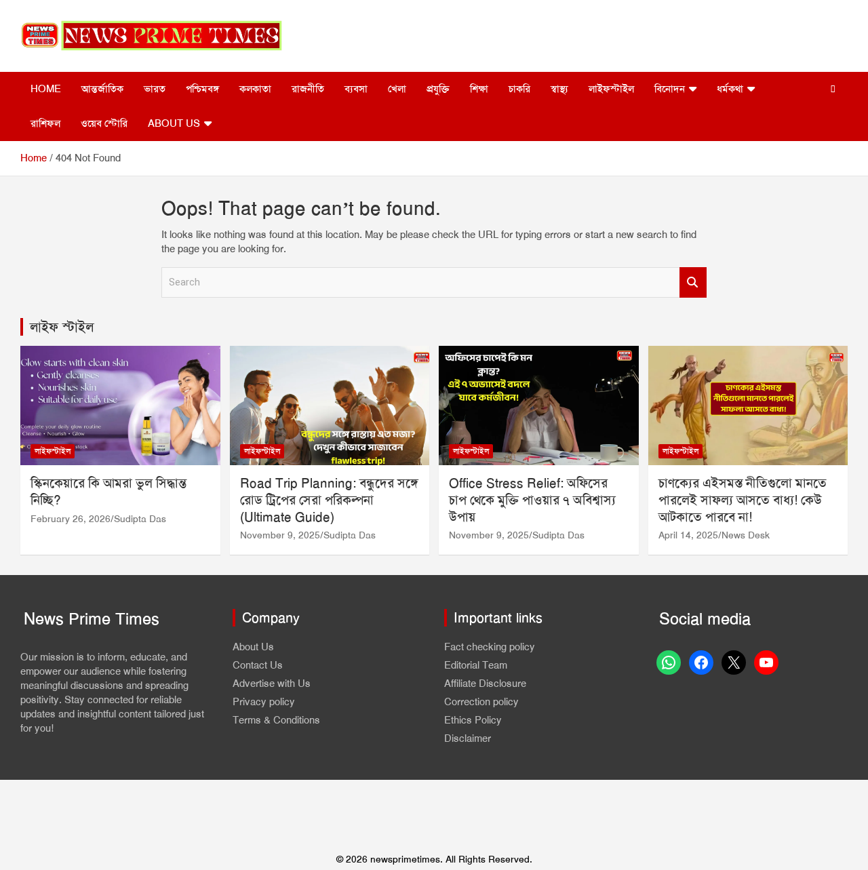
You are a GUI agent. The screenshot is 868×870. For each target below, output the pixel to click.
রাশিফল (45, 123)
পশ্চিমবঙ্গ (202, 89)
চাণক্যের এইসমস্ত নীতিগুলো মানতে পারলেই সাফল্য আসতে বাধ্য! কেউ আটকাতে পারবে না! (742, 500)
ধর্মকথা (730, 89)
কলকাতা (255, 89)
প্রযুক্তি (438, 89)
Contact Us (258, 665)
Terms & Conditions (276, 720)
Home (46, 89)
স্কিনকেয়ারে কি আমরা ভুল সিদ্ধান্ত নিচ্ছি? (108, 492)
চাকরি (519, 89)
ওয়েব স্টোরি (104, 123)
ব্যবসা (356, 89)
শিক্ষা (479, 89)
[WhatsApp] (668, 662)
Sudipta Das (140, 519)
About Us (174, 123)
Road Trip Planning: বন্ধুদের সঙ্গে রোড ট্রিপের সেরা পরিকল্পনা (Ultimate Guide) (329, 500)
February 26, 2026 (71, 519)
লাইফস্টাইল (611, 89)
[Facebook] (701, 662)
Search (693, 282)
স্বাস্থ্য (559, 89)
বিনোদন (669, 89)
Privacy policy (264, 702)
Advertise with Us (272, 683)
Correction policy (481, 702)
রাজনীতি (308, 89)
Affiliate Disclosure (485, 683)
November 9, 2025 (280, 535)
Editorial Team (475, 665)
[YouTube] (766, 662)
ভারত (154, 89)
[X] (734, 662)
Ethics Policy (473, 720)
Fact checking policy (489, 647)
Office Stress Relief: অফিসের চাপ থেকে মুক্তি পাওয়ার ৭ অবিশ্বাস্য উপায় (532, 500)
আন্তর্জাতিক (102, 89)
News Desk (746, 535)
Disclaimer (467, 738)
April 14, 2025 (688, 535)
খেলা (397, 89)
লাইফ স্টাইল (62, 327)
